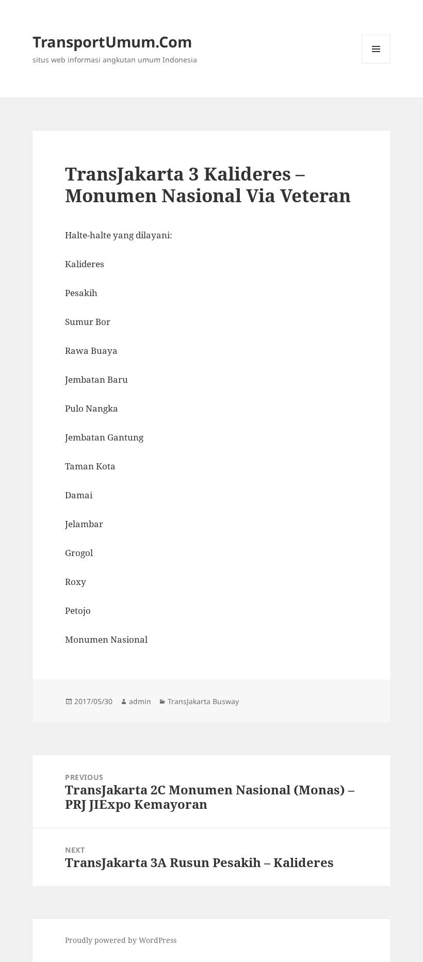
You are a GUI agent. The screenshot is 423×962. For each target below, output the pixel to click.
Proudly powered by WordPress (120, 940)
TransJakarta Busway (203, 701)
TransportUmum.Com (112, 41)
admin (140, 701)
